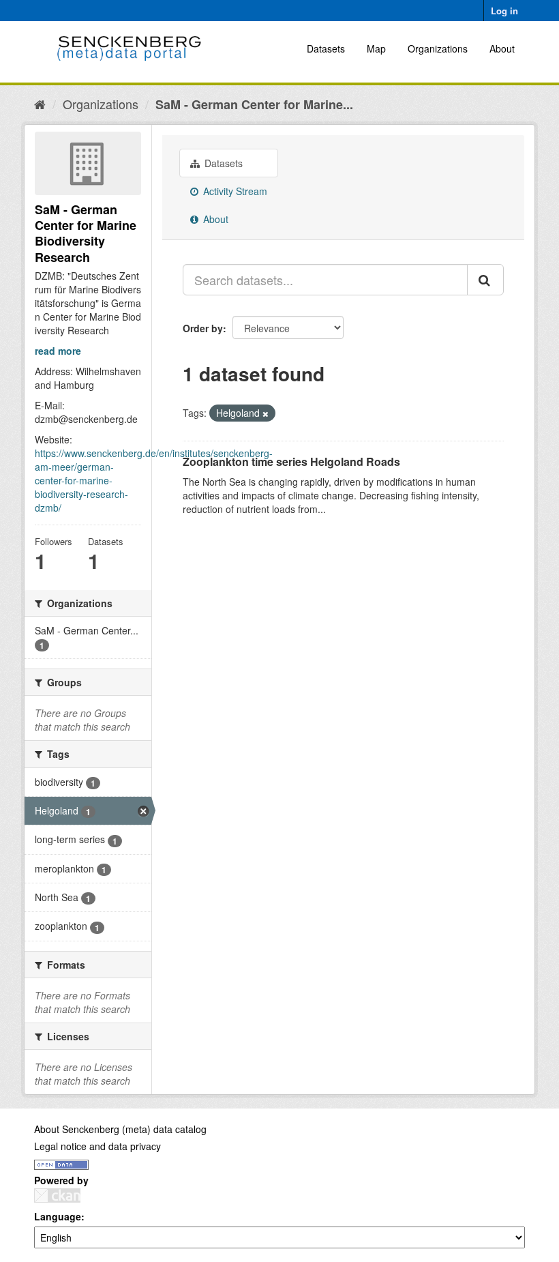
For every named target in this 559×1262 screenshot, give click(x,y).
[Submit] (485, 279)
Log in (504, 10)
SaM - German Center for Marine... (254, 104)
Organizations (438, 48)
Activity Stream (233, 191)
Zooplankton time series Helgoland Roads (291, 461)
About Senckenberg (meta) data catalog (120, 1129)
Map (376, 48)
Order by (203, 328)
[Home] (40, 104)
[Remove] (265, 413)
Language (57, 1216)
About (502, 48)
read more (58, 350)
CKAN (57, 1195)
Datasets (326, 48)
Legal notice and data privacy (97, 1146)
